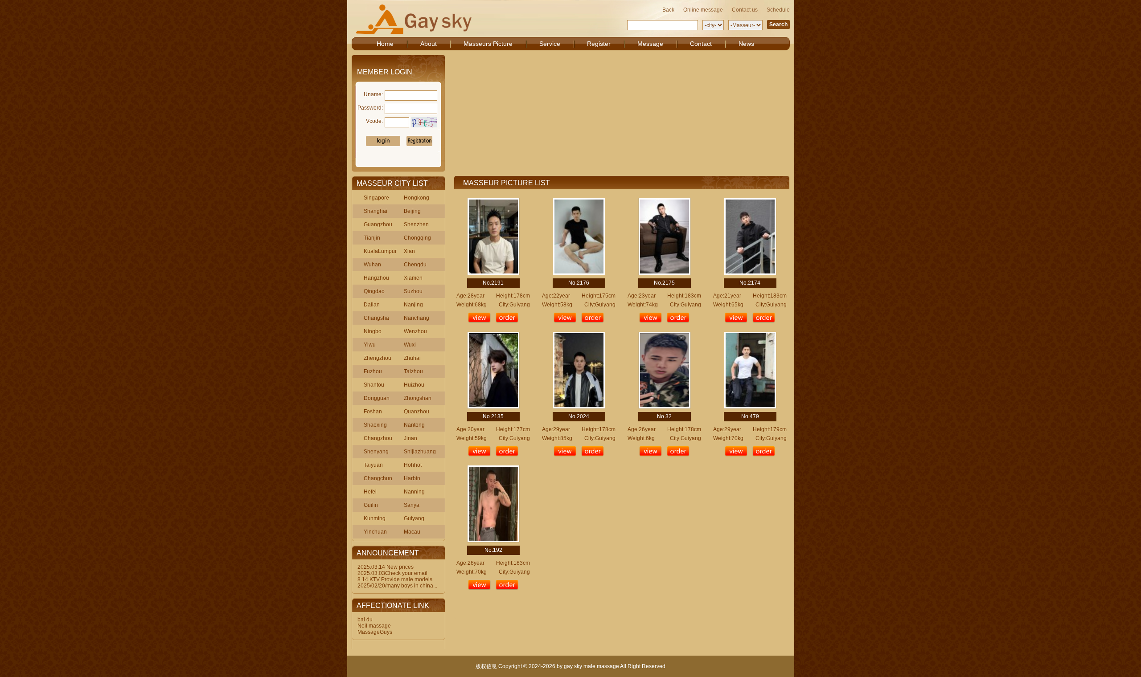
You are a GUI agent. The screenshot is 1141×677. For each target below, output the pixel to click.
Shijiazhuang (420, 452)
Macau (412, 532)
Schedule (778, 10)
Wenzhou (415, 331)
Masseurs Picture (488, 43)
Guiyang (414, 518)
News (746, 43)
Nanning (414, 492)
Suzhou (413, 291)
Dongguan (377, 398)
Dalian (372, 305)
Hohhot (413, 465)
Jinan (410, 438)
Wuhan (372, 264)
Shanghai (375, 211)
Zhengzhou (377, 358)
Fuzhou (373, 371)
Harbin (412, 478)
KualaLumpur (380, 251)
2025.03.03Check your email (392, 573)
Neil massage (374, 626)
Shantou (374, 385)
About (428, 43)
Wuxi (410, 345)
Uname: (373, 94)
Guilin (371, 505)
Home (385, 43)
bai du (365, 619)
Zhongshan (417, 398)
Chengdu (415, 264)
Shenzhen (416, 224)
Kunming (375, 518)
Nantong (414, 425)
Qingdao (374, 291)
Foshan (373, 411)
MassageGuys (374, 632)
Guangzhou (378, 224)
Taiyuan (373, 465)
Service (549, 43)
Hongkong (416, 198)
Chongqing (417, 238)
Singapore (376, 198)
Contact (701, 43)
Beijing (412, 211)
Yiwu (370, 345)
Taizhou (413, 371)
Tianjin (372, 238)
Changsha (376, 318)
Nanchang (416, 318)
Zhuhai (412, 358)
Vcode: (374, 121)
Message (650, 43)
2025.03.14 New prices (385, 567)
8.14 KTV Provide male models (394, 579)
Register (599, 43)
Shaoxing (375, 425)
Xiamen (413, 278)
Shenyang (376, 452)
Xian (409, 251)
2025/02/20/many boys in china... (397, 586)
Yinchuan (375, 532)
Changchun (378, 478)
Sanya (411, 505)
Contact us (745, 10)
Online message (703, 10)
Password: (370, 108)
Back (668, 10)
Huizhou (414, 385)
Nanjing (413, 305)
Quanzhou (416, 411)
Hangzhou (376, 278)
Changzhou (378, 438)
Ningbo (373, 331)
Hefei (370, 492)
